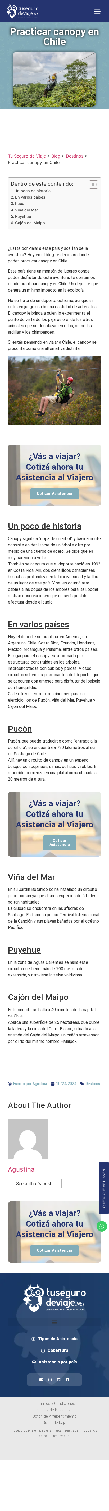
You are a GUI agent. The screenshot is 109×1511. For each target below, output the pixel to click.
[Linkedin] (58, 1379)
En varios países (30, 197)
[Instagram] (50, 1379)
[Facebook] (67, 1379)
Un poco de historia (32, 190)
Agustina (21, 1169)
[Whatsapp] (102, 1226)
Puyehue (23, 216)
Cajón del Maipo (30, 222)
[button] (97, 11)
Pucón (21, 203)
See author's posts (34, 1183)
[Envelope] (41, 1379)
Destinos (92, 1083)
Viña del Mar (26, 210)
